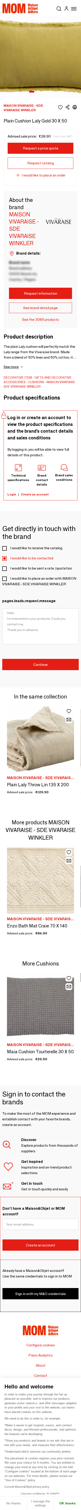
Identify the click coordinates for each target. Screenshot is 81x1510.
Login (11, 494)
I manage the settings (40, 1503)
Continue (40, 664)
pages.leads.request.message (29, 601)
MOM (20, 8)
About (40, 1365)
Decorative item (18, 377)
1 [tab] (31, 92)
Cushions (36, 382)
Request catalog (40, 163)
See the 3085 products (40, 319)
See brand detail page (40, 308)
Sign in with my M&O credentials (40, 1294)
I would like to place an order (43, 175)
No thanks (13, 1503)
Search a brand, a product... (58, 7)
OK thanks (67, 1503)
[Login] (66, 9)
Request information (40, 293)
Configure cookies (40, 1345)
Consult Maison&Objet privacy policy (26, 1486)
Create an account (35, 494)
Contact (40, 1375)
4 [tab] (50, 92)
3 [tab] (44, 92)
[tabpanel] (40, 57)
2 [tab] (38, 92)
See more (11, 367)
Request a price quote (40, 148)
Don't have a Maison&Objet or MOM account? (33, 1211)
